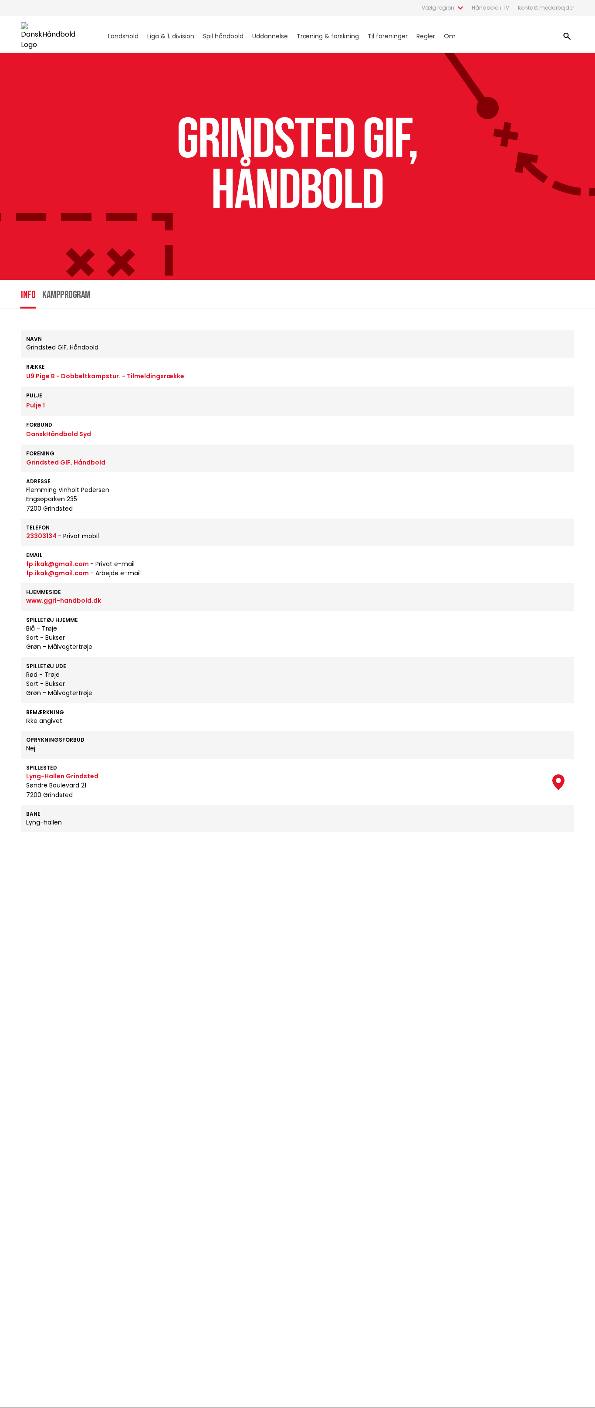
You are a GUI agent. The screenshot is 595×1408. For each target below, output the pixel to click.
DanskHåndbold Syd (58, 434)
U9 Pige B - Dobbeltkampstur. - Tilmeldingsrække (105, 376)
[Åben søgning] (567, 36)
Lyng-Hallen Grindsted (62, 776)
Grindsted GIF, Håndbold (65, 462)
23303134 (42, 536)
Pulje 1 (35, 405)
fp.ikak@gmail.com (58, 564)
